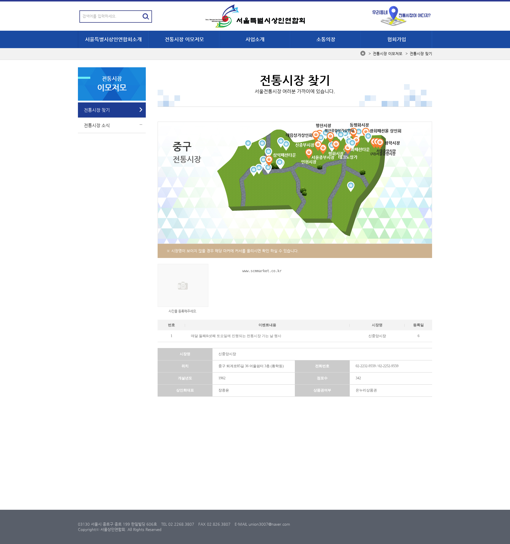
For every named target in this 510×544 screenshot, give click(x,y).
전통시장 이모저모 (184, 39)
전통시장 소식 (97, 125)
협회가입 (396, 39)
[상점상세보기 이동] (323, 149)
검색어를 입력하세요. (99, 16)
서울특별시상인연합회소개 (113, 39)
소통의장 (325, 39)
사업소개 (255, 39)
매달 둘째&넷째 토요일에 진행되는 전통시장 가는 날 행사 (236, 336)
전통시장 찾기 (97, 109)
